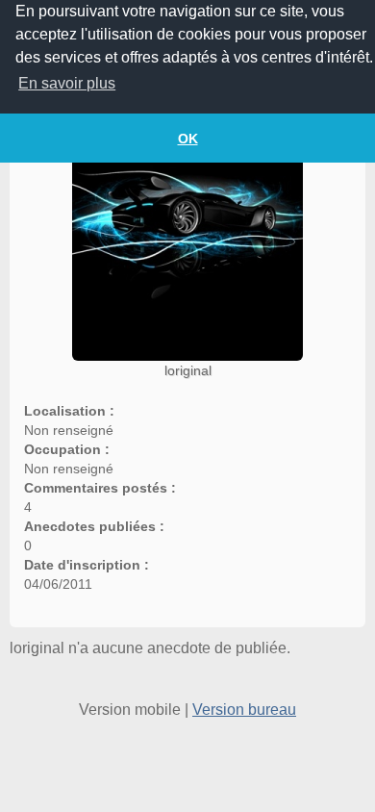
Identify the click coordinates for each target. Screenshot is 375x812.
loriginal (188, 370)
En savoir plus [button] (66, 83)
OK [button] (188, 138)
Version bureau (244, 709)
